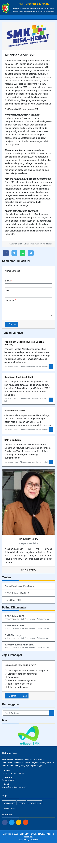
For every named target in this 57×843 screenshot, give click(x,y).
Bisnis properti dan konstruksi (22, 673)
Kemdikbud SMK (13, 600)
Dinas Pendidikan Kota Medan (20, 586)
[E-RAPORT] (28, 735)
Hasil (24, 695)
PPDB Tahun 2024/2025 (17, 593)
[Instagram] (19, 822)
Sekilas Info (9, 808)
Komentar (10, 300)
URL (7, 290)
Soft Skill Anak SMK (14, 410)
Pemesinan (13, 677)
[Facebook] (5, 822)
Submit (12, 324)
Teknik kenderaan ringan (20, 683)
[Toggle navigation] (52, 17)
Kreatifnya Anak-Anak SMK (18, 377)
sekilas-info (9, 803)
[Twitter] (12, 822)
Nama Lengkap (13, 270)
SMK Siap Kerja (12, 439)
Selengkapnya (28, 570)
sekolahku (34, 839)
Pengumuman (34, 803)
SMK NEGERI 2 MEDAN (35, 833)
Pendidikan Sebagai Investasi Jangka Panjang (24, 343)
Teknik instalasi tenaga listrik (22, 680)
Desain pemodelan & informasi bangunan (28, 670)
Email (8, 280)
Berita (22, 803)
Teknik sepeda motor (18, 687)
